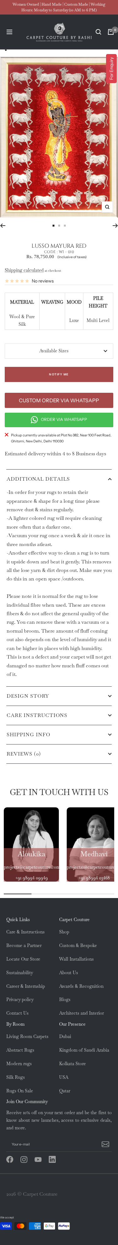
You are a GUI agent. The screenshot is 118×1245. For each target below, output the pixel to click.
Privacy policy (20, 999)
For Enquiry (111, 68)
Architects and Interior (81, 1013)
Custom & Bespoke (78, 945)
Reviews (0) (24, 753)
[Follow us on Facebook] (13, 1159)
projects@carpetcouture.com (32, 867)
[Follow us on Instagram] (27, 1159)
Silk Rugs (15, 1077)
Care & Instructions (25, 932)
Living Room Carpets (27, 1036)
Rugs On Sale (19, 1091)
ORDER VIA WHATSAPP (64, 419)
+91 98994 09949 (31, 878)
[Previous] (2, 225)
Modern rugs (19, 1063)
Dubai (65, 1036)
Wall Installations (76, 959)
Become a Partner (24, 945)
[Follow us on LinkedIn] (56, 1159)
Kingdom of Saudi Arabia (84, 1050)
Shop (64, 932)
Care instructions (37, 715)
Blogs (64, 999)
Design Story (28, 696)
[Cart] (111, 32)
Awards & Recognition (81, 986)
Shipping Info (28, 734)
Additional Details (38, 479)
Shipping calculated (24, 270)
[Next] (115, 225)
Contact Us (17, 1013)
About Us (68, 972)
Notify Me (59, 374)
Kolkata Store (72, 1063)
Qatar (64, 1091)
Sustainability (19, 972)
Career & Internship (25, 986)
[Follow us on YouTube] (42, 1159)
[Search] (98, 32)
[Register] (104, 1144)
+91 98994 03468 (94, 878)
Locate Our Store (23, 959)
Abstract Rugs (20, 1050)
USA (63, 1077)
